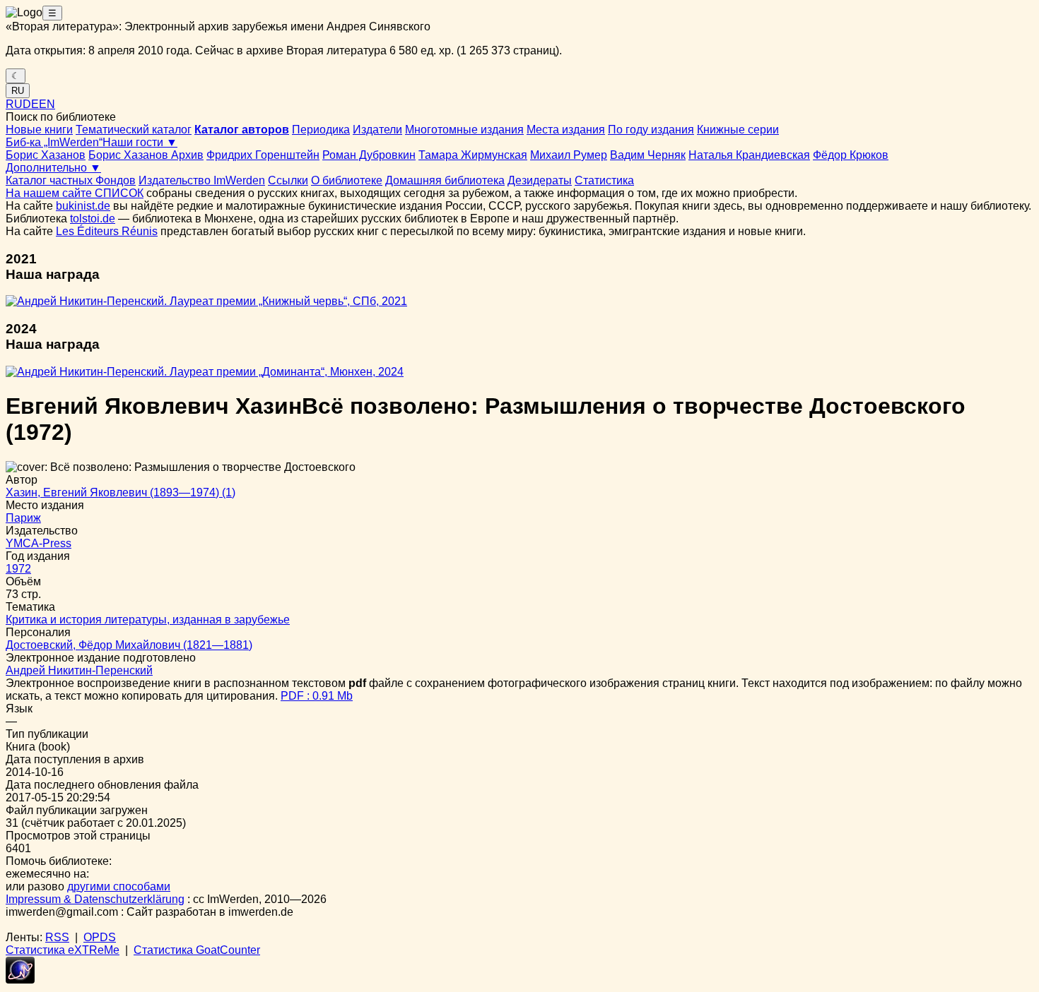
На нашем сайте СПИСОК (74, 193)
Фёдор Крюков (850, 155)
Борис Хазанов (46, 155)
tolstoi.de (92, 219)
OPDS (99, 937)
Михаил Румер (568, 155)
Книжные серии (738, 130)
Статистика (604, 180)
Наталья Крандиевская (749, 155)
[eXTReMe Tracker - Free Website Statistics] (20, 980)
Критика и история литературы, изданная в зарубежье (148, 620)
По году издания (651, 130)
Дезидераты (539, 180)
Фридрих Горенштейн (262, 155)
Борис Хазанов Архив (146, 155)
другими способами (118, 886)
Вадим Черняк (648, 155)
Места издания (566, 130)
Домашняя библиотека (445, 180)
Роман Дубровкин (369, 155)
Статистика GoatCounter (197, 950)
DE (31, 104)
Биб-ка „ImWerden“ (54, 142)
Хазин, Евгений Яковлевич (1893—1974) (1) (120, 492)
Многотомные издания (464, 130)
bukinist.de (83, 206)
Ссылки (288, 180)
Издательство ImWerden (202, 180)
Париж (23, 518)
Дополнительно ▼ (53, 168)
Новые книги (39, 130)
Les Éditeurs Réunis (107, 231)
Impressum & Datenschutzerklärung (95, 899)
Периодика (321, 130)
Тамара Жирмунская (472, 155)
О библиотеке (346, 180)
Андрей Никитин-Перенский (79, 670)
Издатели (377, 130)
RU (17, 90)
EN (47, 104)
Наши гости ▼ (139, 142)
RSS (57, 937)
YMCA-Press (38, 543)
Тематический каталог (134, 130)
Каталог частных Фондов (71, 180)
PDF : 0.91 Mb (317, 696)
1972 (18, 569)
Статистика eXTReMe (62, 950)
